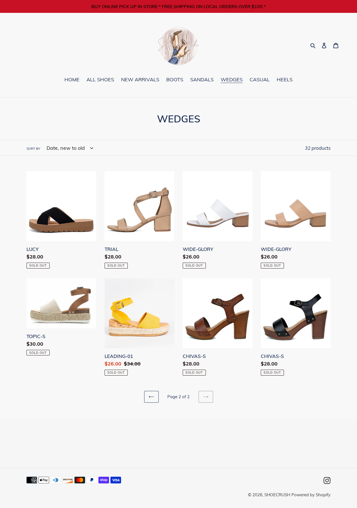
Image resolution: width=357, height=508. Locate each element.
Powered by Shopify (311, 494)
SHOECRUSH (277, 494)
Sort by (33, 148)
